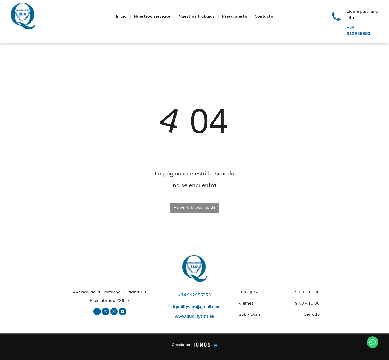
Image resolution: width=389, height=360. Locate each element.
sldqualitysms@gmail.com (194, 306)
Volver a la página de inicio (195, 208)
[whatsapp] (372, 342)
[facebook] (97, 312)
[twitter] (105, 312)
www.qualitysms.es (194, 316)
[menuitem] (122, 16)
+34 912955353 (194, 294)
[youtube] (122, 312)
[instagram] (114, 312)
